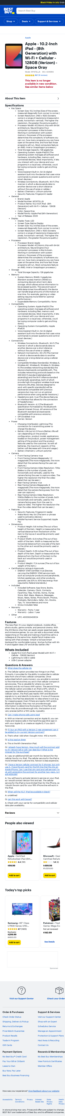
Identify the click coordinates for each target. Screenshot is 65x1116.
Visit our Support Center (49, 1017)
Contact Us (43, 1045)
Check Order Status (12, 1017)
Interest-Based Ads (39, 1101)
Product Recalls (10, 1035)
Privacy (30, 1100)
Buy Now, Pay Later (12, 1070)
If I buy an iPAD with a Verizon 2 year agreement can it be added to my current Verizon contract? (31, 730)
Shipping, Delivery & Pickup (16, 1021)
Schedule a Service (47, 1026)
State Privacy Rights (50, 1102)
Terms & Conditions (19, 1101)
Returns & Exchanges (13, 1026)
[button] (11, 21)
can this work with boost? (20, 799)
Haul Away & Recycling (48, 1040)
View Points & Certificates (50, 1061)
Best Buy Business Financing (16, 1075)
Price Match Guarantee (13, 1031)
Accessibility (8, 1100)
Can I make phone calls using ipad (24, 714)
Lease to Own (9, 1066)
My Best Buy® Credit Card (15, 1056)
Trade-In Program (11, 1040)
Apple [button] (28, 37)
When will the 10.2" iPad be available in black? (29, 791)
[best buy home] (9, 11)
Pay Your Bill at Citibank (14, 1061)
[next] (57, 854)
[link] (16, 862)
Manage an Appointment (50, 1031)
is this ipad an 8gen (17, 739)
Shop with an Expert (47, 1021)
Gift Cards (7, 1045)
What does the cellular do (20, 668)
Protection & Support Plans (51, 1035)
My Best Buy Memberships (50, 1056)
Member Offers (45, 1066)
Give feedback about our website (43, 1091)
